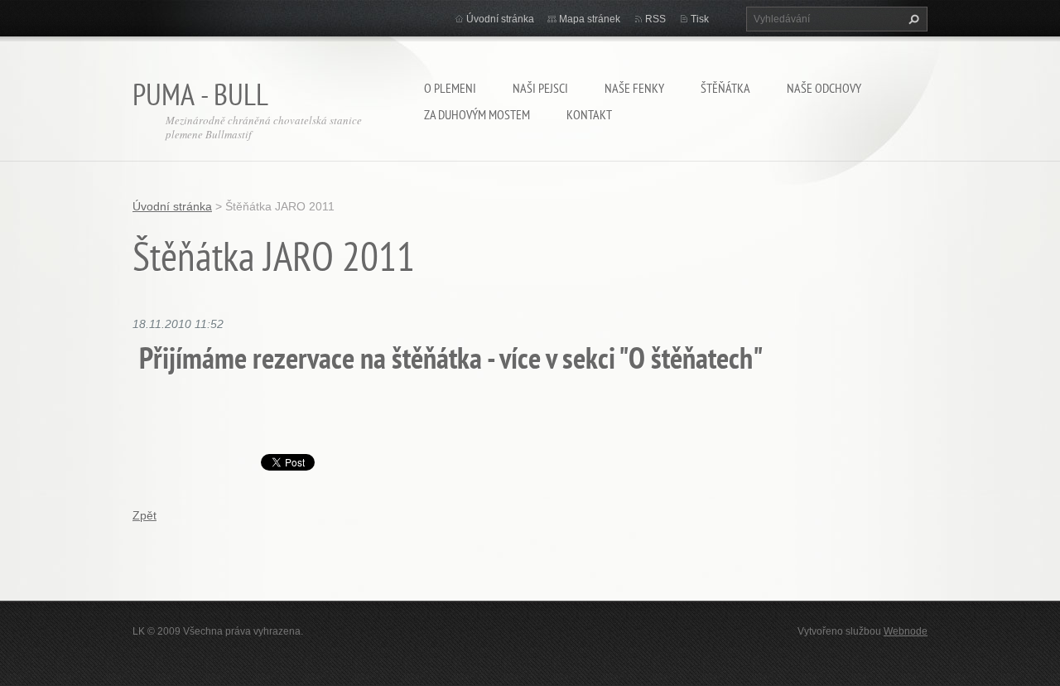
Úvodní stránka (500, 19)
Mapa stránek (589, 19)
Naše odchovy (824, 88)
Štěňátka (725, 88)
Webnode (906, 631)
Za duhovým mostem (477, 114)
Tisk (700, 19)
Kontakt (589, 114)
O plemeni (450, 88)
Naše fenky (634, 88)
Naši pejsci (540, 88)
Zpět (144, 515)
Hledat (911, 19)
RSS (655, 19)
